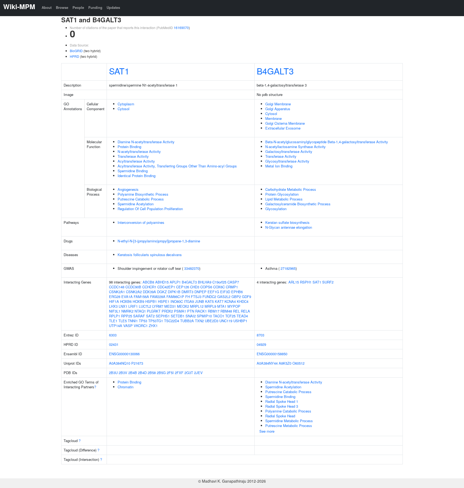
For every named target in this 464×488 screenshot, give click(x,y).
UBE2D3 (211, 320)
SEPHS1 (163, 315)
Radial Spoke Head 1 (281, 401)
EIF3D (225, 291)
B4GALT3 (275, 70)
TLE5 (122, 320)
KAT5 (209, 301)
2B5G (161, 372)
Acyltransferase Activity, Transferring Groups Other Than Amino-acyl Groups (177, 165)
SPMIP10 (204, 315)
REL (236, 311)
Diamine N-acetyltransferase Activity (146, 141)
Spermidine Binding (133, 170)
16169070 (181, 27)
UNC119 (225, 320)
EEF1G (213, 291)
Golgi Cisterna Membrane (285, 123)
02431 (113, 344)
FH (187, 296)
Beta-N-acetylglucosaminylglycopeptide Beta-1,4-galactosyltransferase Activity (326, 141)
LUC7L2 (145, 306)
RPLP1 (114, 315)
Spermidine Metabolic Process (289, 420)
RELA (245, 311)
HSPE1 (163, 301)
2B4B (132, 372)
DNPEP (200, 291)
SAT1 (119, 70)
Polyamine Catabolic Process (288, 411)
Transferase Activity (133, 156)
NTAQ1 (140, 311)
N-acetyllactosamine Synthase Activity (295, 146)
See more (266, 431)
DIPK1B (174, 291)
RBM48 (226, 311)
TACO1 (218, 315)
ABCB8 (148, 282)
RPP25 (126, 315)
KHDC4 (242, 301)
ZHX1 (153, 325)
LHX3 (113, 306)
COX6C (219, 286)
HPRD (74, 56)
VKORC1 (141, 325)
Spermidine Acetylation (136, 203)
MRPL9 (210, 306)
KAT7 (219, 301)
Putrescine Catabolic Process (141, 199)
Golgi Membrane (278, 103)
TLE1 (113, 320)
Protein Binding (129, 146)
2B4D (142, 372)
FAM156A (141, 296)
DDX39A (149, 291)
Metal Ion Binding (278, 165)
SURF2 (328, 282)
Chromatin (125, 386)
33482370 (191, 268)
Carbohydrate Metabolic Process (290, 189)
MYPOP (233, 306)
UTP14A (115, 325)
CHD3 (194, 286)
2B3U (113, 372)
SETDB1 (177, 315)
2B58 (152, 372)
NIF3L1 (114, 311)
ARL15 (293, 282)
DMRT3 (187, 291)
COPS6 (206, 286)
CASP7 (233, 282)
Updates (113, 7)
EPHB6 (237, 291)
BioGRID (76, 50)
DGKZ (162, 291)
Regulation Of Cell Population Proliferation (150, 208)
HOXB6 (126, 301)
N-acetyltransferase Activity (139, 151)
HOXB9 (138, 301)
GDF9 (246, 296)
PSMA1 (180, 311)
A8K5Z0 (285, 363)
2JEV (198, 372)
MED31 (170, 306)
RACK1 (201, 311)
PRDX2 (167, 311)
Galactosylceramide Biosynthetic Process (298, 203)
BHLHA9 (204, 282)
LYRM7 (157, 306)
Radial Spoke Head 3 (281, 406)
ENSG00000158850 (272, 353)
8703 (260, 335)
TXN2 (199, 320)
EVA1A (127, 296)
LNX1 (123, 306)
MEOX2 (183, 306)
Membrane (273, 118)
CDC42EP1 (166, 286)
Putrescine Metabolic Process (288, 425)
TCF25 (230, 315)
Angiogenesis (128, 189)
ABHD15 (162, 282)
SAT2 (150, 315)
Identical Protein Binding (136, 175)
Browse (62, 7)
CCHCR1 (149, 286)
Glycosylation (276, 208)
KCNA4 (230, 301)
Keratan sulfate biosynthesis (287, 222)
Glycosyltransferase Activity (287, 161)
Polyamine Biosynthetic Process (143, 194)
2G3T (188, 372)
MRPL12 (197, 306)
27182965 (288, 268)
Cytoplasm (126, 103)
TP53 (143, 320)
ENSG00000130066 (124, 353)
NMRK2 (127, 311)
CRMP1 (232, 286)
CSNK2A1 (117, 291)
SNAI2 (191, 315)
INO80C (177, 301)
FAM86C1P (175, 296)
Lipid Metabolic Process (284, 199)
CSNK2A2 (134, 291)
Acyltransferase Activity (136, 161)
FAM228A (157, 296)
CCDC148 (116, 286)
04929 (261, 344)
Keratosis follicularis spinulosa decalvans (150, 254)
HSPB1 (151, 301)
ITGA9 (189, 301)
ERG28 (114, 296)
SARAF (139, 315)
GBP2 (236, 296)
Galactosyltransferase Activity (288, 151)
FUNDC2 (209, 296)
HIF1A (114, 301)
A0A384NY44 (267, 363)
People (78, 7)
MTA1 (221, 306)
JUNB (199, 301)
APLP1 (175, 282)
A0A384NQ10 (119, 363)
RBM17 (213, 311)
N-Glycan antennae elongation (288, 227)
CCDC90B (133, 286)
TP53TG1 (155, 320)
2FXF (179, 372)
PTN (190, 311)
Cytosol (123, 108)
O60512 (298, 363)
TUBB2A (187, 320)
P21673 (137, 363)
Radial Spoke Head (280, 415)
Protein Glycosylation (282, 194)
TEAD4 (242, 315)
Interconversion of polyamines (141, 222)
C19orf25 (219, 282)
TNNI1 (133, 320)
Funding (95, 7)
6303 (113, 335)
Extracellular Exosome (282, 128)
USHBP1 (240, 320)
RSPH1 (305, 282)
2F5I (170, 372)
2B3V (123, 372)
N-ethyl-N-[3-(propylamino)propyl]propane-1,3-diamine (159, 240)
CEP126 (182, 286)
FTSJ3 (196, 296)
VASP (128, 325)
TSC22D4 (171, 320)
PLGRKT (154, 311)
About (47, 7)
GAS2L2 (223, 296)
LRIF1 (133, 306)
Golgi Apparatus (277, 108)
